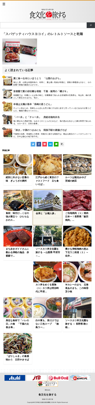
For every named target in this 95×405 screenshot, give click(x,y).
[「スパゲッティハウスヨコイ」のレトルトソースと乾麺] (50, 144)
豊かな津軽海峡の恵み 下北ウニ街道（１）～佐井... (78, 252)
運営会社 (47, 390)
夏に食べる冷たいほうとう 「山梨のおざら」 (37, 78)
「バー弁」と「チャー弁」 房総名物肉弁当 (36, 117)
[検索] (91, 25)
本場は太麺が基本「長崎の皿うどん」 (33, 104)
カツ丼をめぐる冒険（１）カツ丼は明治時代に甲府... (47, 288)
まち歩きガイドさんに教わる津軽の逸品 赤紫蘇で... (17, 252)
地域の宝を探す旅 (47, 399)
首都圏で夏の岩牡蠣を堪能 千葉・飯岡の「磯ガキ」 (41, 91)
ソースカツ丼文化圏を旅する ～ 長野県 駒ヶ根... (76, 324)
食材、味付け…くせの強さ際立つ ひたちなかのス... (17, 216)
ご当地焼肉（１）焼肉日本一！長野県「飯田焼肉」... (76, 216)
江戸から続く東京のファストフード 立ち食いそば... (47, 180)
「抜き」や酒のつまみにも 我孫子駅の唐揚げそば (40, 130)
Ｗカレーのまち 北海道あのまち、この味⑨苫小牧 (76, 288)
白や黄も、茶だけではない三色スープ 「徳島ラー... (47, 324)
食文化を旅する (47, 394)
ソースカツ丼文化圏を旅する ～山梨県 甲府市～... (48, 252)
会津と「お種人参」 (46, 213)
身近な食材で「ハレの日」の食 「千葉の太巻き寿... (17, 324)
